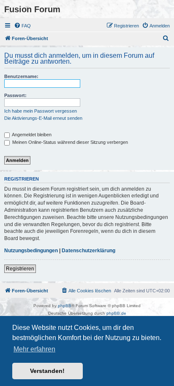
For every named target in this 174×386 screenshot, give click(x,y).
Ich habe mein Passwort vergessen (40, 110)
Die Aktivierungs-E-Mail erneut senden (43, 118)
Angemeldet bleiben (31, 134)
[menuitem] (22, 26)
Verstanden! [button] (47, 370)
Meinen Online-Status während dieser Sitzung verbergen (69, 142)
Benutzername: (21, 76)
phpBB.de (116, 313)
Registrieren (20, 269)
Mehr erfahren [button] (34, 349)
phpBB (64, 305)
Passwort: (15, 95)
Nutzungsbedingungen (31, 251)
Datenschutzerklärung (88, 251)
